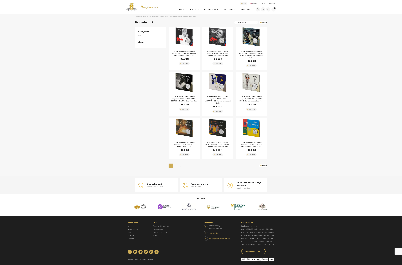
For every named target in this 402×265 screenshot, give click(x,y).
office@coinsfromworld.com (219, 239)
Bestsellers (131, 235)
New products (133, 229)
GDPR (155, 235)
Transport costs (158, 229)
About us (131, 226)
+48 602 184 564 (215, 233)
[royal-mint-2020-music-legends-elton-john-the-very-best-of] (184, 94)
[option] (140, 206)
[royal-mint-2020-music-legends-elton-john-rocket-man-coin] (251, 94)
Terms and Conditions (161, 226)
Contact (272, 3)
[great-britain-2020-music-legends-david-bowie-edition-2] (184, 48)
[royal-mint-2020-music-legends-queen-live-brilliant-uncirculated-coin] (184, 138)
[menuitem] (180, 11)
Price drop (246, 9)
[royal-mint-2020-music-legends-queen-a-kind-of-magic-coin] (217, 138)
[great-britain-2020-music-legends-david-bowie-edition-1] (217, 48)
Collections (210, 9)
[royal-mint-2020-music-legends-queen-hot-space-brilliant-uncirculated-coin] (251, 138)
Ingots (193, 9)
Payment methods (160, 232)
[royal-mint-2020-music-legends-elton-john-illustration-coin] (217, 94)
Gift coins (228, 9)
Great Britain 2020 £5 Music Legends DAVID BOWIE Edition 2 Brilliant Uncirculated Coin (167, 17)
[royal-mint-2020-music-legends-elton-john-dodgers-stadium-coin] (251, 48)
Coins (179, 9)
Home (137, 17)
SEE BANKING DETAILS (253, 251)
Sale (129, 232)
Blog (263, 3)
